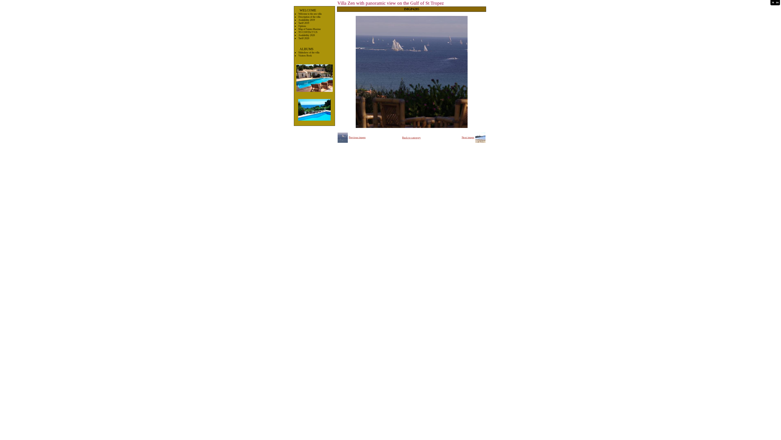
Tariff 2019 (303, 23)
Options (302, 26)
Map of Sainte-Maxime (309, 29)
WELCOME (308, 10)
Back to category (411, 137)
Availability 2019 (306, 20)
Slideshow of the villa (308, 52)
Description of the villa (309, 16)
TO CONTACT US (307, 32)
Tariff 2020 (303, 38)
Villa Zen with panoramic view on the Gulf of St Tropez (390, 3)
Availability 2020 (306, 35)
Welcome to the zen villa (310, 13)
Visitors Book (305, 55)
